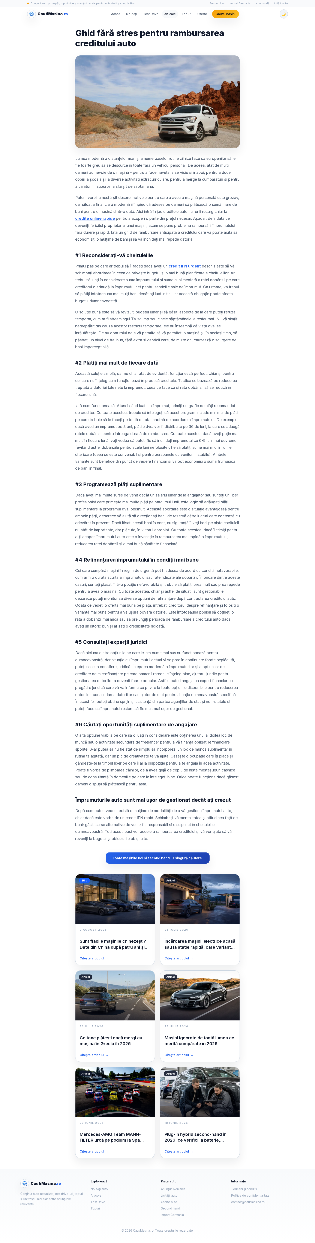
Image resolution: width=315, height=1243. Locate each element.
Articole (170, 14)
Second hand (218, 3)
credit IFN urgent (185, 266)
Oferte (202, 14)
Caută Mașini (226, 14)
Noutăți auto (99, 1189)
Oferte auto (169, 1202)
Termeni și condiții (244, 1189)
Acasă (115, 14)
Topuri (186, 14)
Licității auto (280, 3)
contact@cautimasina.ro (248, 1202)
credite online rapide (95, 218)
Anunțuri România (173, 1189)
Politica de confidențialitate (250, 1195)
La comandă (261, 3)
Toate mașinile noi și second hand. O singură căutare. (157, 858)
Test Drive (150, 14)
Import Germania (240, 3)
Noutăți (131, 14)
